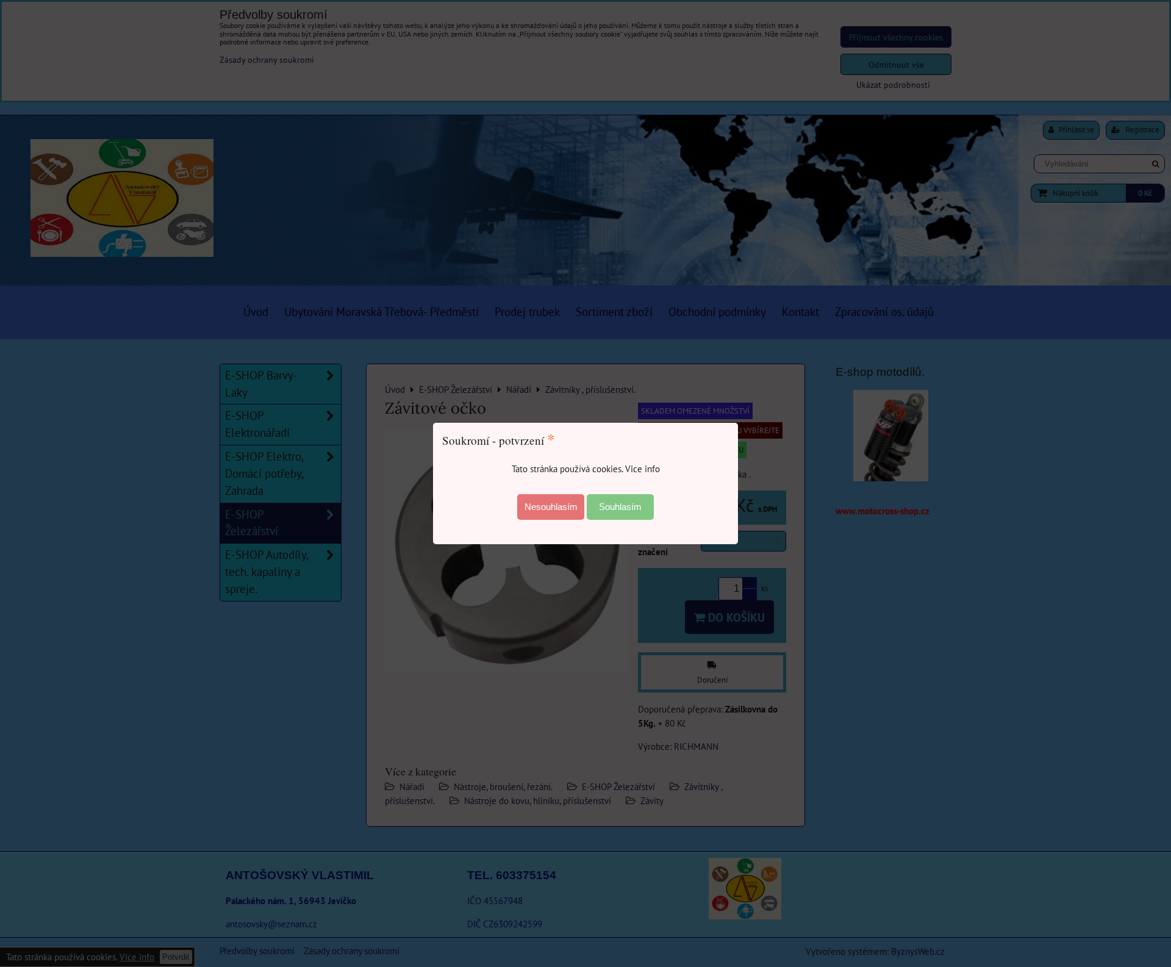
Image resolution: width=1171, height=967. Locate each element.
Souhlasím (620, 506)
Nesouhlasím (551, 506)
